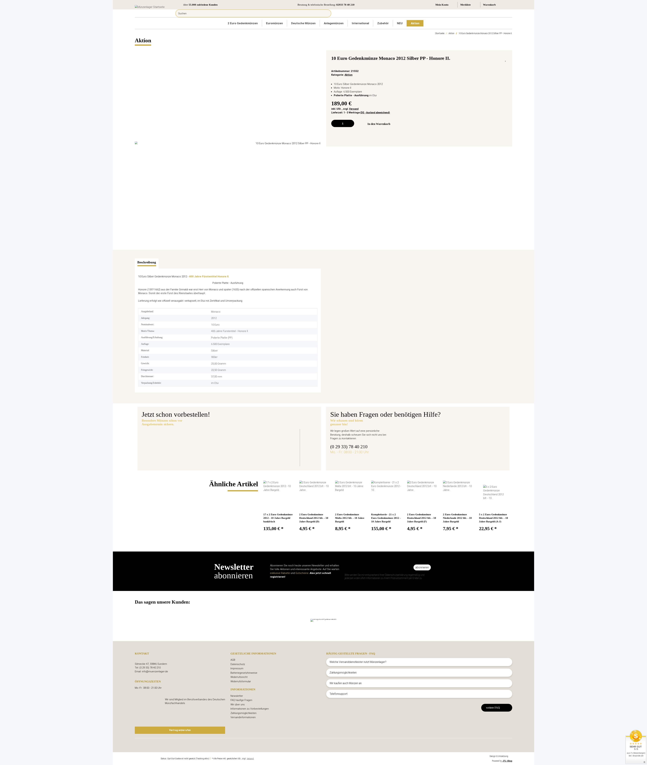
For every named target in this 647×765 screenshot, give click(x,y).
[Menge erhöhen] (350, 123)
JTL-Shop (507, 761)
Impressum (236, 668)
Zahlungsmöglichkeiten (243, 713)
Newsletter (236, 695)
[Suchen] (326, 13)
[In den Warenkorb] (137, 48)
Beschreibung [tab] (146, 262)
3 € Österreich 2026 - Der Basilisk (229, 437)
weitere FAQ (493, 707)
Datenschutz (237, 664)
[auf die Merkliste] (505, 59)
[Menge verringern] (335, 123)
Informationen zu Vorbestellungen (249, 708)
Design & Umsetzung (499, 756)
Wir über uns (237, 704)
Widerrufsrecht (239, 677)
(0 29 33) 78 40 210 (348, 446)
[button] (445, 5)
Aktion (348, 74)
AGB (232, 659)
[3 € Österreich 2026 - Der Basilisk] (170, 445)
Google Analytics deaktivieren (147, 758)
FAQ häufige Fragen (241, 700)
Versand (354, 109)
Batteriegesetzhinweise (243, 672)
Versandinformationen (243, 717)
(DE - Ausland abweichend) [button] (375, 112)
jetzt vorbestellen (216, 456)
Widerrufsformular (240, 681)
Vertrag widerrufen (180, 730)
